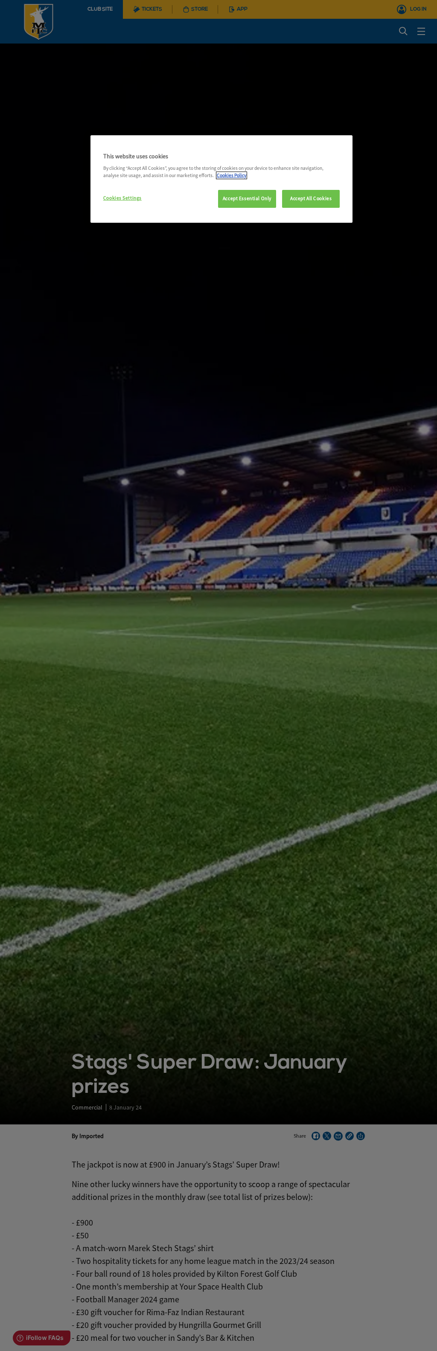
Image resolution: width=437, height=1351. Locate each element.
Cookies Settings (122, 198)
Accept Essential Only (247, 198)
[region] (221, 179)
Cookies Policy (231, 175)
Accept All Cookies (311, 198)
